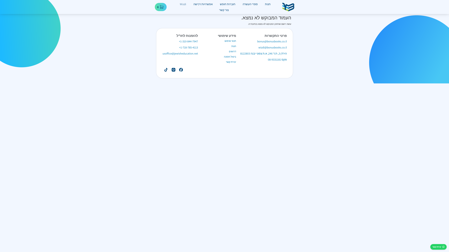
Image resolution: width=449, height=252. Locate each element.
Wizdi (183, 4)
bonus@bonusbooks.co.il (272, 41)
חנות (268, 4)
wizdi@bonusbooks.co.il (272, 47)
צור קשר (224, 10)
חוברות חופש (227, 4)
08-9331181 (274, 59)
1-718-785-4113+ (188, 47)
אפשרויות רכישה (203, 4)
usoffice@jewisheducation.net (180, 53)
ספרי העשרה (250, 4)
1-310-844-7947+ (188, 41)
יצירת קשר (436, 247)
